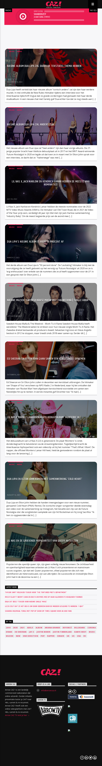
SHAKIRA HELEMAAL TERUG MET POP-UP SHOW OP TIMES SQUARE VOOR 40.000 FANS (38, 611)
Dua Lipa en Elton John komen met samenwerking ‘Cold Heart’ (44, 479)
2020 (15, 628)
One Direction (30, 636)
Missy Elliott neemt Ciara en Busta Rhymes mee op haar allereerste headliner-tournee (43, 597)
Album (39, 628)
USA (79, 636)
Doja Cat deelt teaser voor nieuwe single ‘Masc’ (26, 601)
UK (68, 636)
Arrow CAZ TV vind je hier (16, 715)
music (92, 632)
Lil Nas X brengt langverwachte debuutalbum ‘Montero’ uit (44, 417)
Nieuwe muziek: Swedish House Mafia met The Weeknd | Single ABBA (47, 300)
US (73, 636)
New (18, 636)
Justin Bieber (43, 632)
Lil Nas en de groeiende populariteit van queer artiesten (42, 540)
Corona (92, 628)
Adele (30, 628)
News (19, 51)
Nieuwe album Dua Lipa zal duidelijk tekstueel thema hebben (44, 66)
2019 (8, 628)
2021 (22, 628)
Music (12, 51)
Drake (9, 632)
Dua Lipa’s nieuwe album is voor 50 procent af (35, 241)
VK (84, 636)
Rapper (50, 636)
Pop (43, 636)
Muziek (9, 636)
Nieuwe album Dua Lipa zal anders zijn (30, 124)
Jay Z (31, 632)
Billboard (79, 628)
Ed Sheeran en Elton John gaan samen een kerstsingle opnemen (46, 358)
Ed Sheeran (20, 632)
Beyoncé (67, 628)
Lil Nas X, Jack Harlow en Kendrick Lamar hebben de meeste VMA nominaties (51, 183)
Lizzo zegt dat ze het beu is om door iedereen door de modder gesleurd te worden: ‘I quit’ (44, 606)
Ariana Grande (52, 628)
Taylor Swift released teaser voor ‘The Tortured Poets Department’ (36, 592)
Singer (60, 636)
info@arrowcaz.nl (48, 690)
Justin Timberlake (62, 632)
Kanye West (80, 632)
